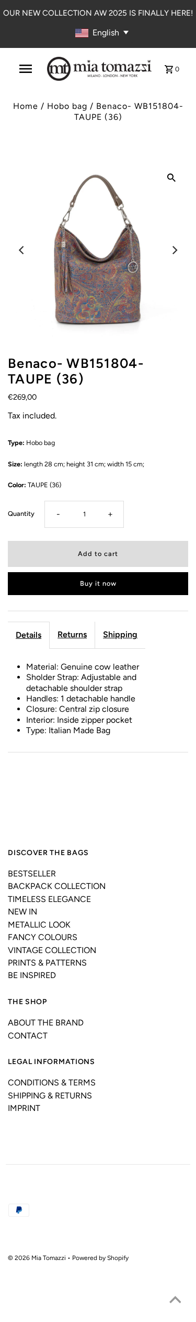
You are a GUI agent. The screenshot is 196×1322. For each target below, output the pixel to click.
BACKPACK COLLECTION (57, 886)
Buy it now (98, 583)
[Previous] (21, 250)
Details (28, 635)
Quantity (21, 513)
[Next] (174, 250)
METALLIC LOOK (39, 925)
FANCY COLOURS (42, 937)
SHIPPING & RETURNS (50, 1096)
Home (25, 106)
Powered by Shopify (100, 1258)
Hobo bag (67, 106)
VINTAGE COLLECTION (52, 950)
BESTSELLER (32, 874)
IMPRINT (24, 1108)
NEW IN (22, 912)
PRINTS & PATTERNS (47, 963)
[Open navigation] (25, 69)
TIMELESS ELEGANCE (49, 899)
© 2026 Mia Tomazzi (37, 1258)
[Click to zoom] (171, 177)
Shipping (120, 634)
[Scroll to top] (175, 1301)
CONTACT (28, 1036)
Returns (72, 634)
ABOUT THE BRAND (46, 1023)
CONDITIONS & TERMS (52, 1083)
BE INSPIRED (32, 975)
